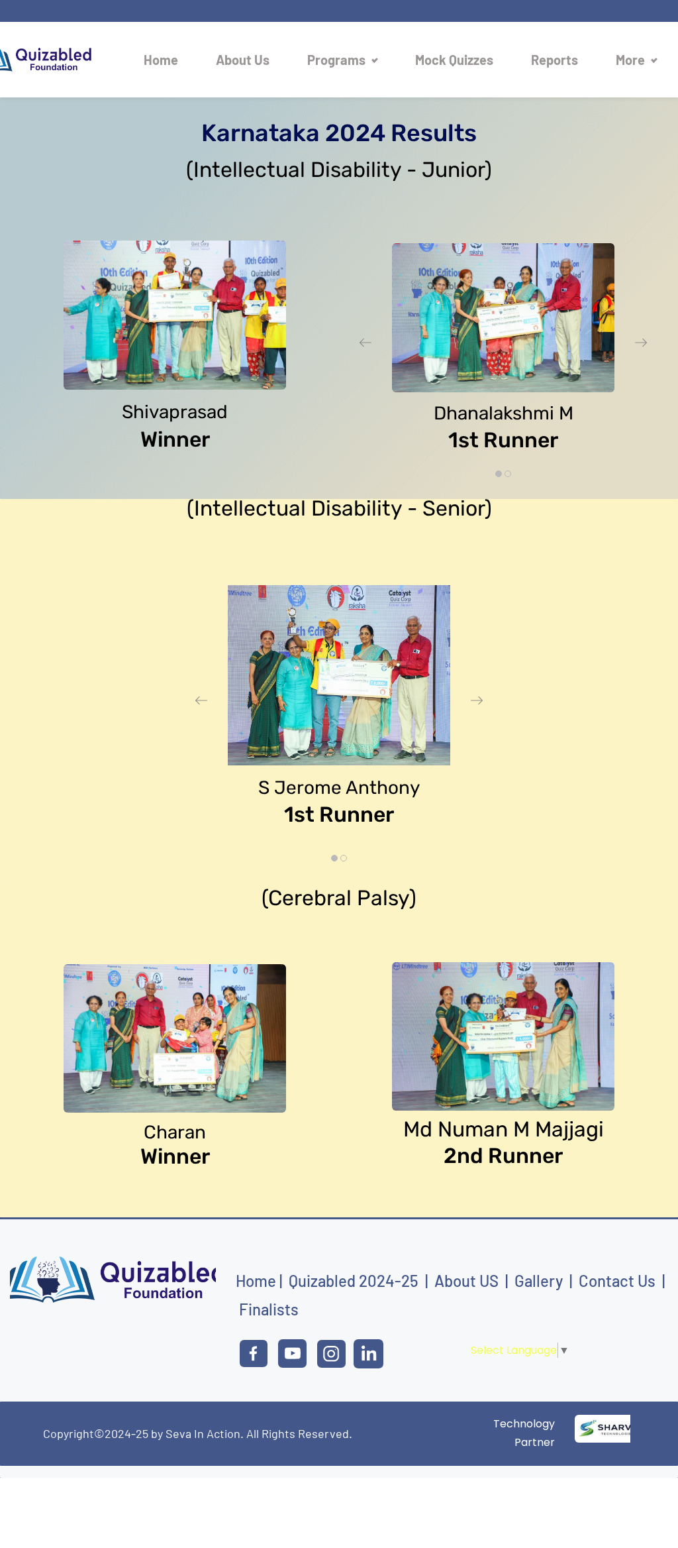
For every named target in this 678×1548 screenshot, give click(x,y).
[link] (175, 249)
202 (372, 1280)
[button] (365, 342)
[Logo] (52, 59)
